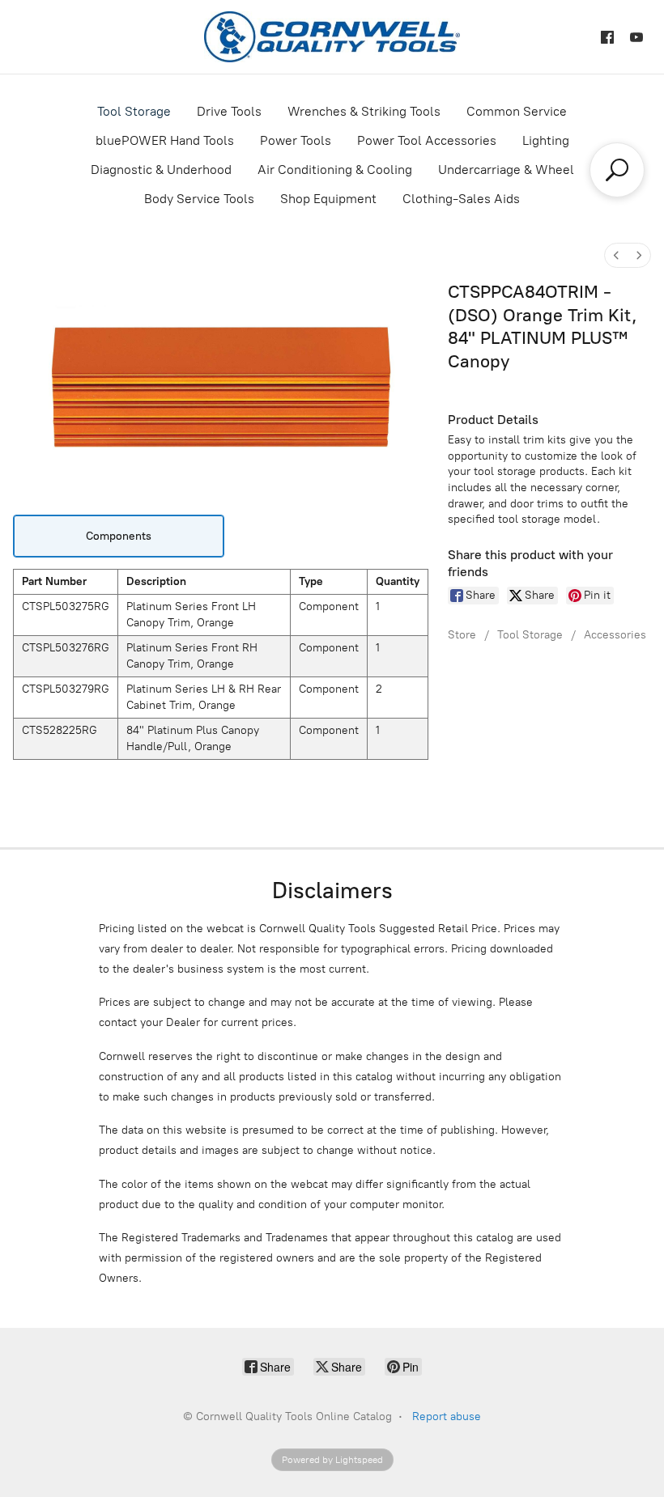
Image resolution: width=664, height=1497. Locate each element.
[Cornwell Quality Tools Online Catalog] (331, 36)
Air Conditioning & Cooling (335, 169)
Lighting (545, 140)
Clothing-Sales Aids (461, 198)
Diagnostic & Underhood (161, 169)
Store (462, 635)
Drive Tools (229, 111)
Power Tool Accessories (426, 140)
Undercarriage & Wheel (506, 169)
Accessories (615, 635)
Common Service (516, 111)
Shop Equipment (328, 198)
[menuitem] (616, 255)
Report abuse (446, 1416)
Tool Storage (134, 111)
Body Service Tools (199, 198)
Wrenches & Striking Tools (364, 111)
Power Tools (295, 140)
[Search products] (617, 169)
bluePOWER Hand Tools (165, 140)
